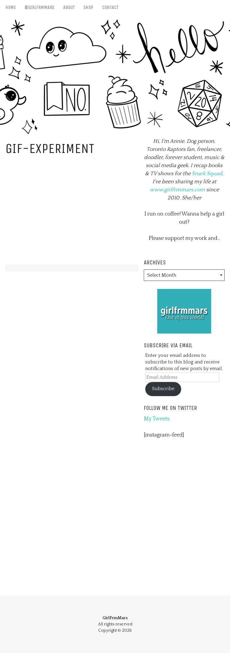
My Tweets (157, 419)
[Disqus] (71, 355)
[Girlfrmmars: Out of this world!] (184, 293)
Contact (110, 7)
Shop (88, 7)
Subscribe (163, 388)
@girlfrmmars (39, 7)
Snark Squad (207, 174)
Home (10, 7)
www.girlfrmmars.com (177, 190)
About (69, 7)
